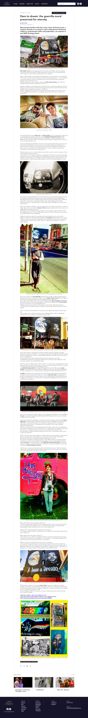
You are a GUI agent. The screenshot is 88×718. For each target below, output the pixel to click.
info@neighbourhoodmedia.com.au (73, 708)
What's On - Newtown (63, 690)
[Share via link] (30, 666)
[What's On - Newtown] (65, 682)
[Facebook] (78, 4)
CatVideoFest (40, 690)
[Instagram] (81, 4)
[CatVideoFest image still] (44, 682)
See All (72, 674)
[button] (59, 13)
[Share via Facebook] (20, 666)
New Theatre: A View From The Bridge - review (22, 690)
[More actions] (67, 12)
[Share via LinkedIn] (27, 666)
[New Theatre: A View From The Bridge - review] (23, 682)
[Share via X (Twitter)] (24, 666)
